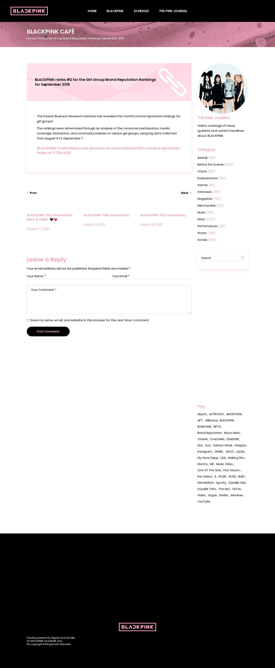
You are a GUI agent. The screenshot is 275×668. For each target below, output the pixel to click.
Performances (207, 226)
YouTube (203, 501)
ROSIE (222, 476)
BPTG (217, 427)
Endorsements (207, 178)
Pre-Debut (204, 476)
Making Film (236, 458)
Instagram (204, 452)
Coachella (217, 439)
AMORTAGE (234, 414)
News (201, 219)
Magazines (204, 199)
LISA (223, 458)
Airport (202, 414)
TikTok (236, 489)
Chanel (202, 439)
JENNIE (218, 452)
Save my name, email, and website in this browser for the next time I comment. (89, 320)
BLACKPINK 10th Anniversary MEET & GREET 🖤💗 (50, 217)
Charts (42, 38)
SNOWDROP (205, 483)
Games (202, 185)
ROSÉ (232, 476)
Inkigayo (240, 445)
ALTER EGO (216, 414)
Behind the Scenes (210, 165)
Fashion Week (222, 445)
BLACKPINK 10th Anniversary (106, 215)
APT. (200, 420)
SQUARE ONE (237, 483)
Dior (200, 445)
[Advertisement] (222, 336)
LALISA (240, 452)
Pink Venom (231, 470)
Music (201, 212)
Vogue (212, 495)
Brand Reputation (209, 433)
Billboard (211, 420)
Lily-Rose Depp (207, 458)
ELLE (208, 445)
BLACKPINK (227, 420)
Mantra (202, 464)
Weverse (237, 495)
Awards (202, 158)
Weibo (223, 495)
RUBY (241, 476)
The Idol (224, 489)
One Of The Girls (209, 470)
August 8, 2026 (94, 224)
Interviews (204, 192)
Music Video (224, 464)
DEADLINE (233, 439)
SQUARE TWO (206, 489)
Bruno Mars (232, 433)
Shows (201, 233)
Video (201, 495)
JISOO (229, 452)
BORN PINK (204, 427)
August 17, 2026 (38, 229)
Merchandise (206, 206)
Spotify (221, 483)
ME (212, 464)
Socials (202, 240)
